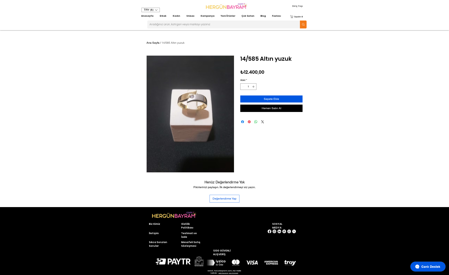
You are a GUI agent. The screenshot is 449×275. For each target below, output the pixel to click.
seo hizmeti (233, 273)
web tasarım (223, 273)
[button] (151, 10)
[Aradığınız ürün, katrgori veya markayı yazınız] (303, 24)
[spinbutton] (248, 87)
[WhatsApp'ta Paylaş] (256, 122)
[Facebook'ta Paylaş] (242, 122)
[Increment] (254, 87)
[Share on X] (262, 122)
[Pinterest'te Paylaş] (249, 122)
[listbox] (151, 10)
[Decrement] (243, 87)
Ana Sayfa (152, 42)
